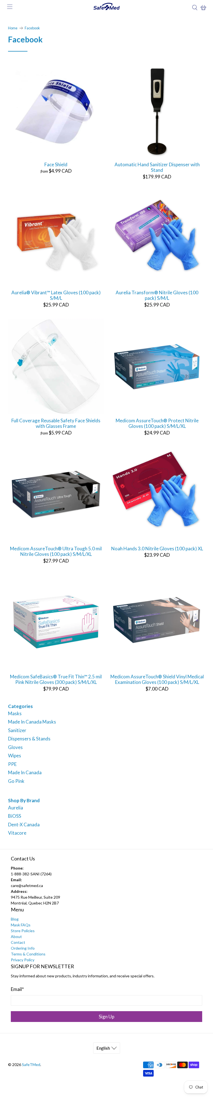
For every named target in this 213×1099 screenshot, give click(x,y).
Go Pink (16, 781)
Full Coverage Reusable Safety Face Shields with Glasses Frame (55, 423)
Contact (18, 942)
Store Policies (23, 930)
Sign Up (106, 1016)
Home (12, 28)
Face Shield (55, 164)
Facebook (32, 28)
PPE (12, 764)
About (16, 936)
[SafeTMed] (106, 7)
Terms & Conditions (28, 954)
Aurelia (15, 808)
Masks (15, 713)
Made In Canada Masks (32, 722)
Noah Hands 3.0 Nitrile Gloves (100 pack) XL (157, 548)
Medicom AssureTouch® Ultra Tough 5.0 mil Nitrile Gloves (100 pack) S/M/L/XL (56, 551)
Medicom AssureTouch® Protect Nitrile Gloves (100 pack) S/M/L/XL (157, 423)
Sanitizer (17, 730)
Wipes (14, 755)
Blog (15, 919)
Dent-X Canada (24, 824)
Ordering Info (23, 948)
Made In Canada (25, 772)
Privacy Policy (22, 959)
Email (17, 989)
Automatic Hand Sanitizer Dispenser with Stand (157, 167)
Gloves (15, 747)
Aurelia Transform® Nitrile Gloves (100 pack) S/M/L (157, 295)
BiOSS (14, 816)
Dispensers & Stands (29, 739)
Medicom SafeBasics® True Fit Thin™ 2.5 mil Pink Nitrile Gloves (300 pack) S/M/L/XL (56, 679)
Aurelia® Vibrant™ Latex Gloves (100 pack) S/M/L (56, 295)
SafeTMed (31, 1064)
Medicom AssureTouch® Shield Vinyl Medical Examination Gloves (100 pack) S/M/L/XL (157, 679)
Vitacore (17, 833)
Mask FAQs (21, 924)
